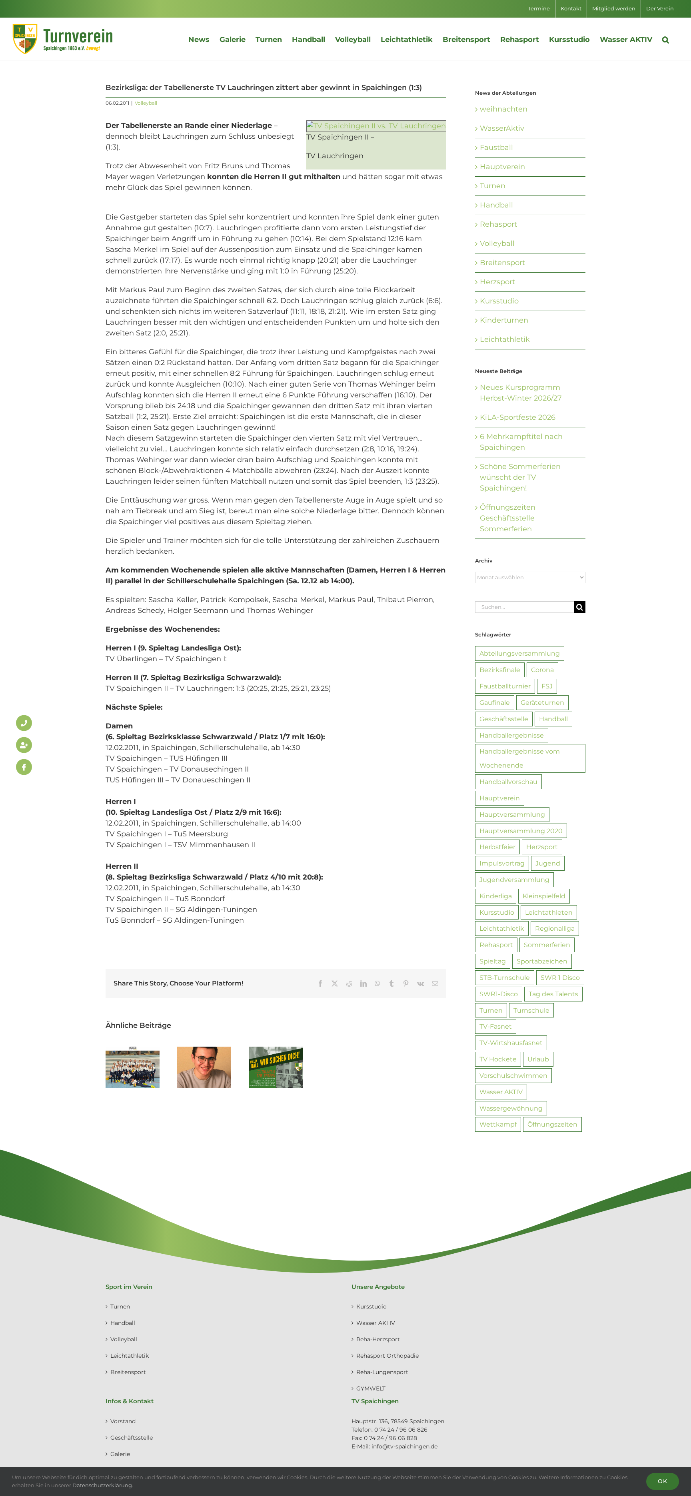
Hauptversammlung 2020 (521, 831)
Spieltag (492, 961)
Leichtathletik (505, 339)
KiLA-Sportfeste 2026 (517, 417)
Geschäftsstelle (503, 719)
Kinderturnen (504, 320)
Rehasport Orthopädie (387, 1355)
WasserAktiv (502, 128)
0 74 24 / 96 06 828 (390, 1438)
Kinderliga (495, 896)
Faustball (496, 147)
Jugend (547, 863)
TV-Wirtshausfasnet (511, 1043)
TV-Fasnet (495, 1026)
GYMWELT (370, 1388)
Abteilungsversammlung (519, 653)
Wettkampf (498, 1124)
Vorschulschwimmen (513, 1075)
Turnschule (531, 1010)
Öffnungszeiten (552, 1124)
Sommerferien (547, 945)
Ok (662, 1481)
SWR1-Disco (498, 994)
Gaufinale (494, 702)
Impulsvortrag (502, 863)
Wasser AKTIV (501, 1092)
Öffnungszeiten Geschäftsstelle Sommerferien (507, 518)
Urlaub (538, 1059)
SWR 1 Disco (560, 977)
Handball (496, 205)
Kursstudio (499, 301)
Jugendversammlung (514, 880)
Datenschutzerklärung (102, 1485)
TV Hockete (498, 1059)
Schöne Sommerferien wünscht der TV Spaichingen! (520, 477)
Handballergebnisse (511, 735)
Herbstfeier (497, 847)
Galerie (120, 1454)
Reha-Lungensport (382, 1372)
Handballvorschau (508, 782)
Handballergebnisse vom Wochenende (519, 758)
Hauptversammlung (512, 814)
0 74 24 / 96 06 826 (400, 1429)
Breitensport (502, 262)
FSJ (547, 686)
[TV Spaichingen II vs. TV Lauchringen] (376, 125)
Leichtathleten (549, 912)
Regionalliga (555, 928)
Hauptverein (502, 166)
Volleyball (146, 103)
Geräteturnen (542, 702)
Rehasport (498, 224)
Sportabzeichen (542, 961)
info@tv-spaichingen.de (404, 1446)
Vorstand (123, 1421)
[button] (665, 39)
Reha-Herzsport (378, 1339)
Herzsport (497, 281)
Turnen (492, 186)
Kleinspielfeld (544, 896)
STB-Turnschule (504, 977)
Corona (542, 670)
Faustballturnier (505, 686)
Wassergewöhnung (511, 1108)
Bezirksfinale (499, 670)
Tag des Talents (553, 994)
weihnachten (503, 109)
